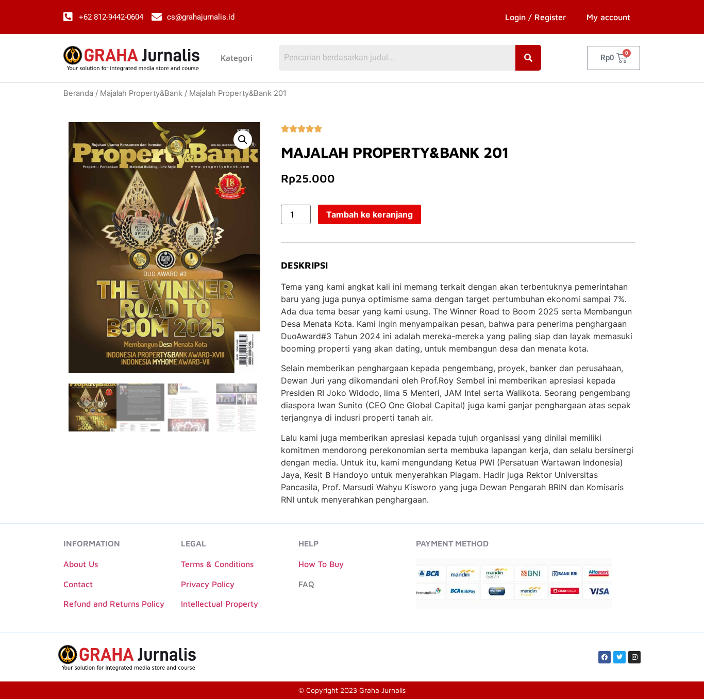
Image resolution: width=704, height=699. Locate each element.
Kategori (237, 57)
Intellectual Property (219, 603)
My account (608, 17)
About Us (80, 564)
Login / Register (535, 17)
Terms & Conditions (217, 564)
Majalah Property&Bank (141, 93)
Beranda (78, 93)
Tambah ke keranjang (369, 214)
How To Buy (321, 564)
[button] (242, 139)
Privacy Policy (207, 584)
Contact (78, 584)
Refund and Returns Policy (113, 603)
